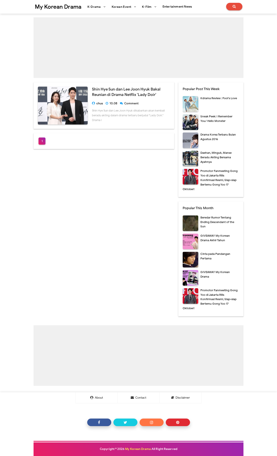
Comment (131, 103)
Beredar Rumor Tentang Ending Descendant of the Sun (217, 222)
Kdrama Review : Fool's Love (218, 98)
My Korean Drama (138, 449)
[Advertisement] (138, 47)
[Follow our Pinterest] (178, 422)
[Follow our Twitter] (125, 422)
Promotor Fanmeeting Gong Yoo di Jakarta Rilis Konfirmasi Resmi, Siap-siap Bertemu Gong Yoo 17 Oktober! (210, 180)
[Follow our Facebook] (99, 422)
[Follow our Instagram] (152, 422)
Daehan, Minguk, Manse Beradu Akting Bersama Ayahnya (216, 157)
